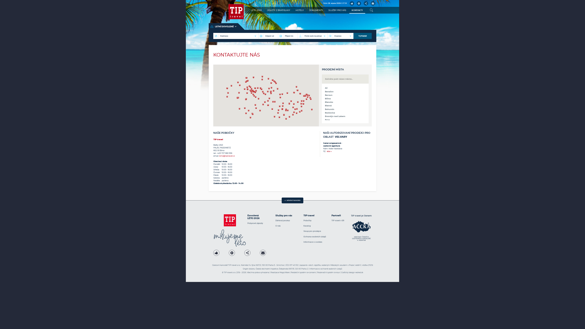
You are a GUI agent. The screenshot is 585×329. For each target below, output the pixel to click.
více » (329, 151)
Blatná (328, 105)
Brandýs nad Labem (335, 116)
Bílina (328, 98)
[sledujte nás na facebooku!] (352, 3)
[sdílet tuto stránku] (366, 3)
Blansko (329, 102)
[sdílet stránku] (247, 253)
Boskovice (330, 113)
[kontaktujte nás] (263, 253)
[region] (266, 95)
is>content (311, 272)
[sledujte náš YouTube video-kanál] (359, 3)
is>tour (337, 272)
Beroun (328, 95)
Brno (327, 120)
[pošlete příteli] (373, 3)
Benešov (329, 91)
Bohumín (329, 109)
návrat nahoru (294, 200)
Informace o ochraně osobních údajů (325, 269)
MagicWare (284, 272)
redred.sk (359, 272)
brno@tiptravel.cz (227, 156)
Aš (326, 88)
